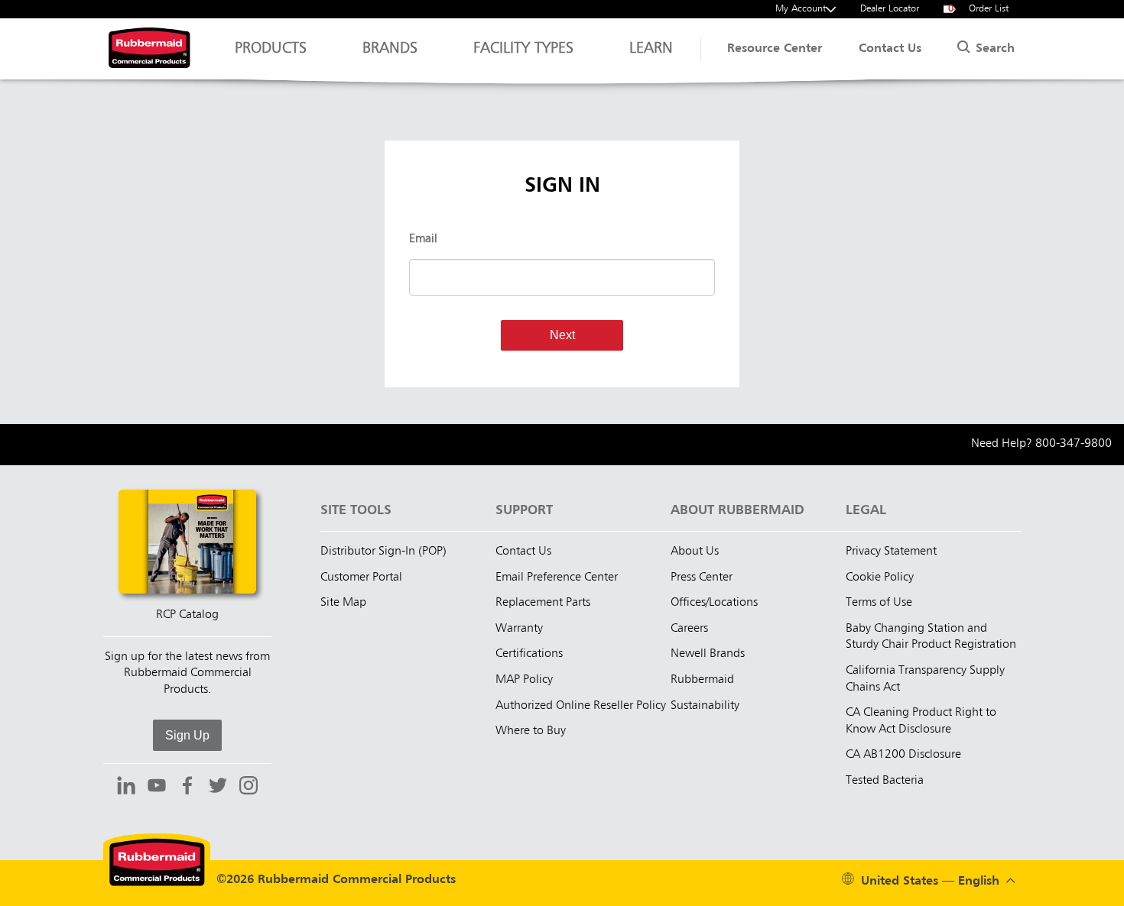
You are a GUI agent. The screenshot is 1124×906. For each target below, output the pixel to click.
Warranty (519, 629)
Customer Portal (361, 577)
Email (423, 239)
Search (993, 49)
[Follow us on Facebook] (187, 788)
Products (271, 49)
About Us (695, 551)
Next (562, 334)
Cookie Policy (880, 577)
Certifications (529, 654)
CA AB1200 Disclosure (903, 755)
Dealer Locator (889, 9)
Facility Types (523, 49)
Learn (651, 49)
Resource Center (774, 49)
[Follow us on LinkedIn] (126, 788)
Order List (978, 9)
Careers (689, 629)
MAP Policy (524, 680)
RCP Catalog (187, 615)
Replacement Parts (542, 603)
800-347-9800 (1073, 444)
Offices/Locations (714, 603)
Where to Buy (530, 731)
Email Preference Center (556, 577)
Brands (389, 49)
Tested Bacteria (885, 781)
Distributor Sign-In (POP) (383, 551)
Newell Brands (708, 654)
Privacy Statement (891, 551)
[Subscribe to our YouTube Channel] (157, 788)
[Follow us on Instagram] (248, 788)
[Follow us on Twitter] (218, 788)
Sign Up (187, 735)
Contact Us (890, 49)
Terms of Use (879, 603)
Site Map (343, 603)
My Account (800, 9)
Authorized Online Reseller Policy (580, 706)
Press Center (702, 577)
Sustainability (705, 706)
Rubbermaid (702, 680)
